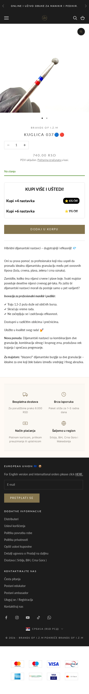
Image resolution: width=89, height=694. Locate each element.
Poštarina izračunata (49, 160)
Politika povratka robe (18, 533)
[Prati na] (6, 617)
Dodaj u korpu (44, 229)
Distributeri (11, 519)
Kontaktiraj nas (13, 606)
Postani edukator (15, 586)
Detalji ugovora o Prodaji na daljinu (26, 553)
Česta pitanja (12, 579)
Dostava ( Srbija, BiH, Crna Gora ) (25, 560)
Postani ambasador (16, 593)
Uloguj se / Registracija (18, 599)
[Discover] (53, 676)
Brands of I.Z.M (44, 127)
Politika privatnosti (16, 539)
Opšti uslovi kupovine (18, 546)
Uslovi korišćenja (14, 526)
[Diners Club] (35, 676)
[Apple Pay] (71, 676)
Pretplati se (22, 498)
